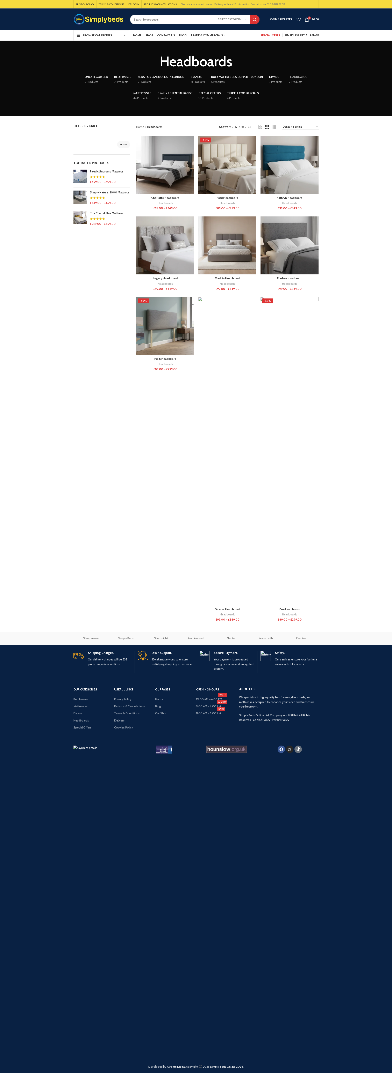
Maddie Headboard (227, 278)
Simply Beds (126, 638)
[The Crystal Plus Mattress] (80, 218)
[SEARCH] (254, 19)
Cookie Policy (261, 720)
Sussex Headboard (227, 609)
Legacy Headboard (165, 278)
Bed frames (80, 699)
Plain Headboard (165, 359)
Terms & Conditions (127, 713)
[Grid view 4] (274, 127)
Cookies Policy (123, 727)
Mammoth (266, 638)
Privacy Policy (122, 699)
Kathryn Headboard (289, 198)
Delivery (119, 720)
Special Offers (82, 727)
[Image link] (101, 899)
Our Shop (161, 713)
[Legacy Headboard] (165, 245)
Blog (158, 706)
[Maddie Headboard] (227, 245)
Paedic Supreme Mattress (106, 171)
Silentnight (161, 638)
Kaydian (301, 638)
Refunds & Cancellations (129, 706)
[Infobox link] (102, 658)
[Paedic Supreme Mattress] (80, 177)
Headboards (165, 203)
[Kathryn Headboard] (290, 165)
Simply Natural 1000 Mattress (109, 192)
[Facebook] (281, 749)
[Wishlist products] (298, 19)
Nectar (231, 638)
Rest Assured (196, 638)
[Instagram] (289, 749)
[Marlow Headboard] (290, 245)
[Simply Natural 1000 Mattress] (80, 198)
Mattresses (80, 706)
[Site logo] (98, 19)
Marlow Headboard (289, 278)
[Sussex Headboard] (227, 451)
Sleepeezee (91, 638)
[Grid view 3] (267, 127)
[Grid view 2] (260, 127)
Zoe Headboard (289, 609)
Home (140, 127)
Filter (123, 144)
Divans (77, 713)
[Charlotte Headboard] (165, 165)
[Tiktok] (298, 749)
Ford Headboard (227, 198)
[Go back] (154, 61)
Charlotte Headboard (165, 198)
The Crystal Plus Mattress (106, 213)
